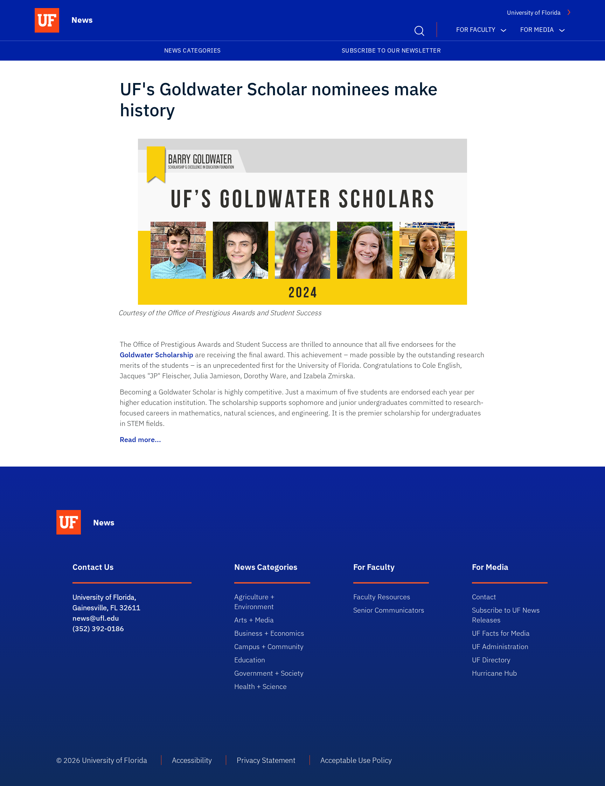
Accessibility (192, 760)
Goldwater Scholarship (156, 354)
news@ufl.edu (95, 618)
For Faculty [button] (475, 30)
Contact (484, 596)
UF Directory (491, 659)
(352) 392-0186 (98, 628)
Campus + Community (269, 646)
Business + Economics (269, 633)
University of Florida (534, 12)
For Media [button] (537, 30)
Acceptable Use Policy (356, 760)
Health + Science (260, 686)
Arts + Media (254, 620)
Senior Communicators (388, 610)
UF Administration (500, 646)
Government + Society (269, 673)
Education (249, 659)
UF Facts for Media (501, 633)
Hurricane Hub (494, 673)
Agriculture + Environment (254, 601)
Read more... (140, 439)
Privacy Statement (266, 760)
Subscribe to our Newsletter (391, 50)
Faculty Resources (381, 596)
